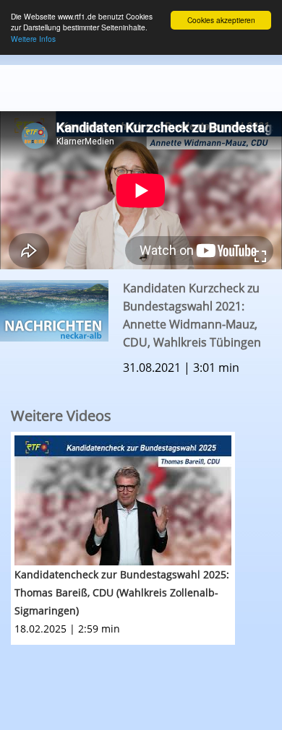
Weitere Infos (33, 38)
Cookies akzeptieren (221, 19)
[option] (146, 538)
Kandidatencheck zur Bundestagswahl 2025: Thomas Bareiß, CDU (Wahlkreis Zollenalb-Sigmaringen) (121, 592)
